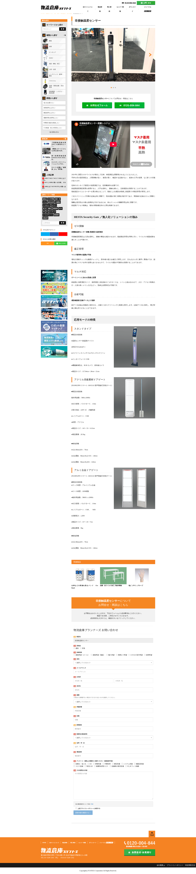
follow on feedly (62, 243)
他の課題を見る (54, 132)
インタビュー (46, 205)
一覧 (64, 35)
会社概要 (160, 865)
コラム (45, 202)
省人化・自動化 (47, 208)
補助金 (45, 199)
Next (150, 55)
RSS (48, 243)
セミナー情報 (120, 9)
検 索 (62, 29)
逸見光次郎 (51, 202)
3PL (44, 211)
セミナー (54, 205)
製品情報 (100, 9)
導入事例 (109, 9)
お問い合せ (147, 3)
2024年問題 (51, 199)
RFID (60, 208)
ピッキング (52, 211)
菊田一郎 (57, 199)
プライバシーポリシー (175, 865)
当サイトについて (88, 9)
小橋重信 (57, 202)
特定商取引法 (190, 865)
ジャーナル (147, 7)
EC (47, 211)
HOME (44, 842)
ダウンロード (132, 9)
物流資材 (56, 215)
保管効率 (55, 208)
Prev (76, 55)
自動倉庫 (45, 218)
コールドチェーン (48, 215)
